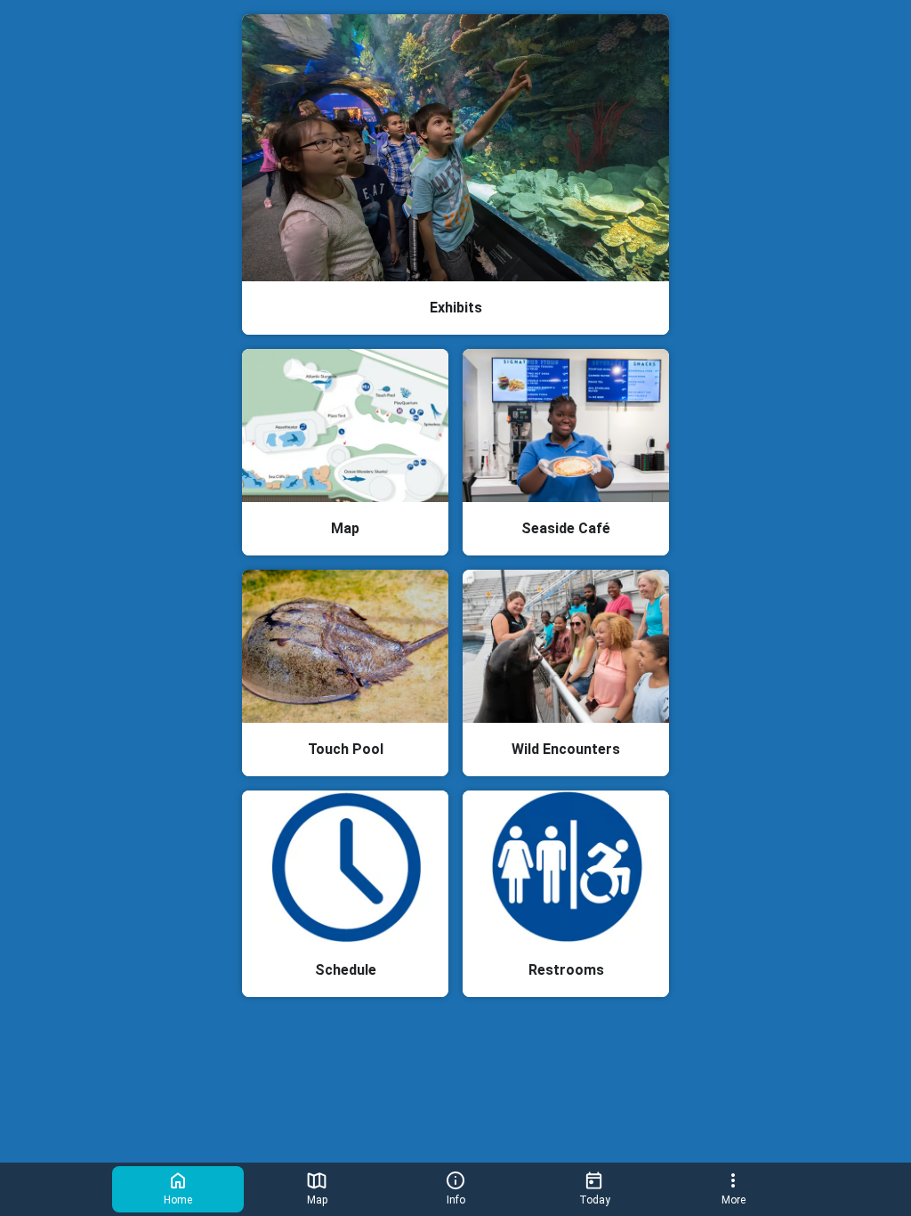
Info (456, 1200)
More (734, 1200)
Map (317, 1200)
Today (594, 1200)
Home (178, 1200)
